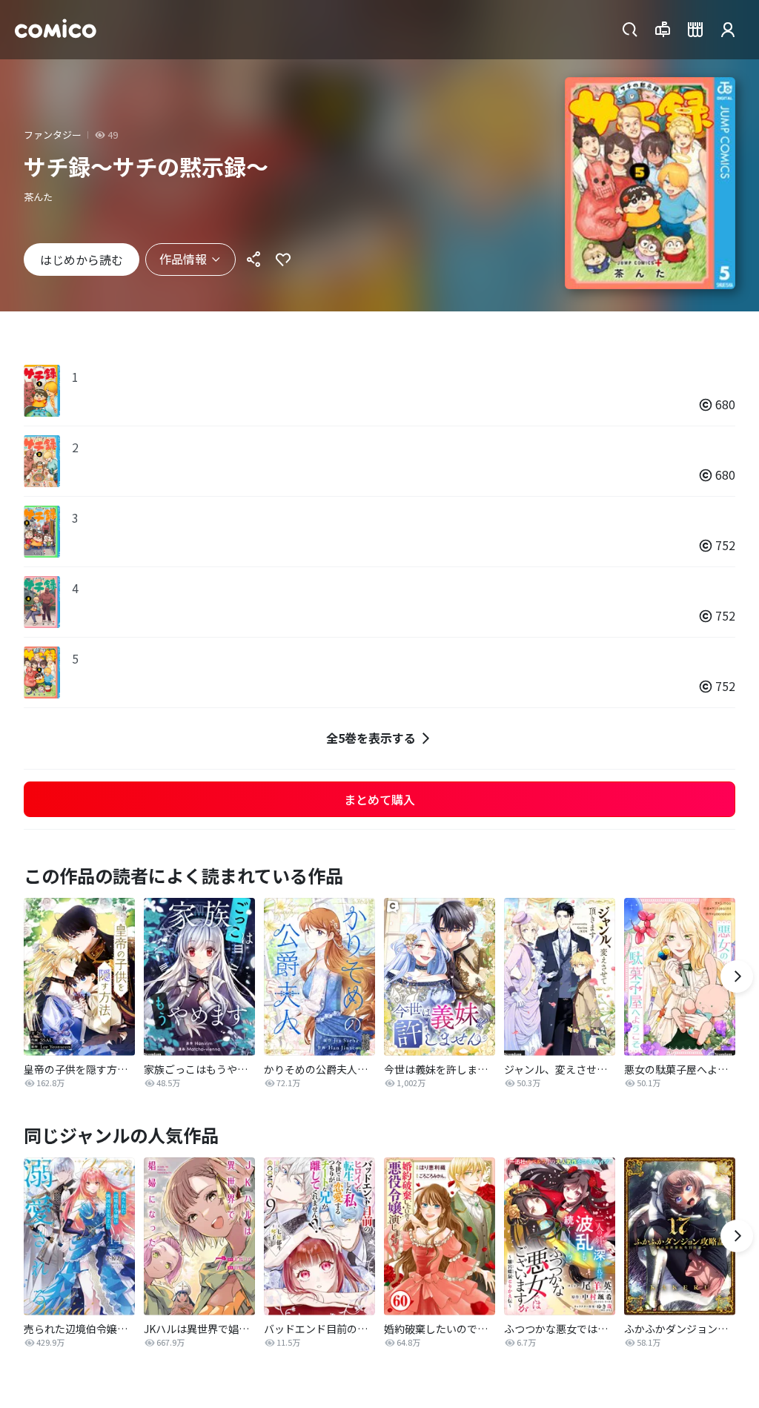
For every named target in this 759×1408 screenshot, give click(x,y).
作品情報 (183, 259)
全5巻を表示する (371, 738)
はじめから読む (81, 259)
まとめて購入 (379, 799)
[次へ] (736, 976)
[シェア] (253, 259)
